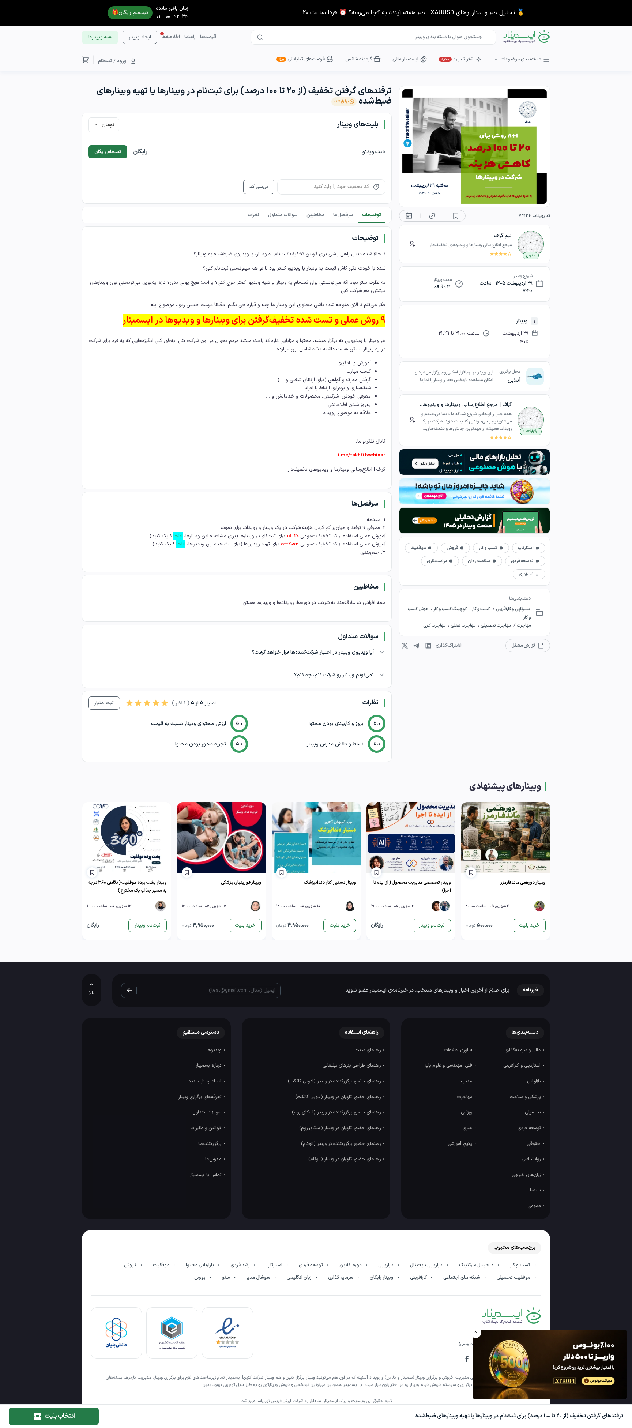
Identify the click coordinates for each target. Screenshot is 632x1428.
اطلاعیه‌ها (171, 37)
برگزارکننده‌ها (210, 1143)
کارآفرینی (419, 1277)
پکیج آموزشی (461, 1143)
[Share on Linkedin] (428, 645)
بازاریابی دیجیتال (427, 1265)
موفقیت (161, 1265)
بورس (200, 1277)
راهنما (190, 37)
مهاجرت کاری (435, 625)
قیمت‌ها (208, 37)
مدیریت (466, 1081)
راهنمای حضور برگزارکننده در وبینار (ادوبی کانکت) (335, 1081)
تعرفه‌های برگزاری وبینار (200, 1097)
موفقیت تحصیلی (514, 1277)
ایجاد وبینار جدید (205, 1081)
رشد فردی (240, 1265)
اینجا (178, 536)
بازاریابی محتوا (200, 1265)
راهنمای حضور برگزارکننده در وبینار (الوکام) (341, 1143)
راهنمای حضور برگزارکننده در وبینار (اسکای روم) (337, 1112)
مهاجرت (523, 625)
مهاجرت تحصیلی (495, 625)
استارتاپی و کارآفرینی (513, 609)
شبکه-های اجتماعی (462, 1277)
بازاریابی (534, 1081)
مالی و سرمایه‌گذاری (523, 1050)
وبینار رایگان (382, 1277)
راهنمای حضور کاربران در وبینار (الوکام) (345, 1159)
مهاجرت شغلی (463, 625)
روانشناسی (532, 1159)
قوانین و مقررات (207, 1128)
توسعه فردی (530, 1128)
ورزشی (467, 1112)
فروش (131, 1265)
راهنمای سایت (368, 1050)
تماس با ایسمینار (206, 1175)
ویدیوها (215, 1050)
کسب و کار (480, 609)
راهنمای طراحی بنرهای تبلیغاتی (352, 1065)
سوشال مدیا (259, 1277)
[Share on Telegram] (416, 645)
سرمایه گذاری (341, 1277)
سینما (536, 1190)
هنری (468, 1128)
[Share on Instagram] (405, 645)
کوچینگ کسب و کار (450, 609)
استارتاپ (274, 1265)
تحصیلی (533, 1112)
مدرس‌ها (214, 1159)
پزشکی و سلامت (526, 1097)
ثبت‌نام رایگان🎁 (130, 12)
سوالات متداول (207, 1112)
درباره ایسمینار (209, 1065)
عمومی (534, 1206)
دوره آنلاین (351, 1265)
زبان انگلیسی (300, 1277)
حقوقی (534, 1143)
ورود (122, 61)
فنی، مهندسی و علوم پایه (449, 1065)
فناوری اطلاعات (459, 1050)
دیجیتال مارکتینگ (476, 1265)
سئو (226, 1277)
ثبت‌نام (105, 61)
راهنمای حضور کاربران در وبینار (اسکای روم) (340, 1128)
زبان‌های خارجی (527, 1175)
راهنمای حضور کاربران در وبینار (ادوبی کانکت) (338, 1097)
